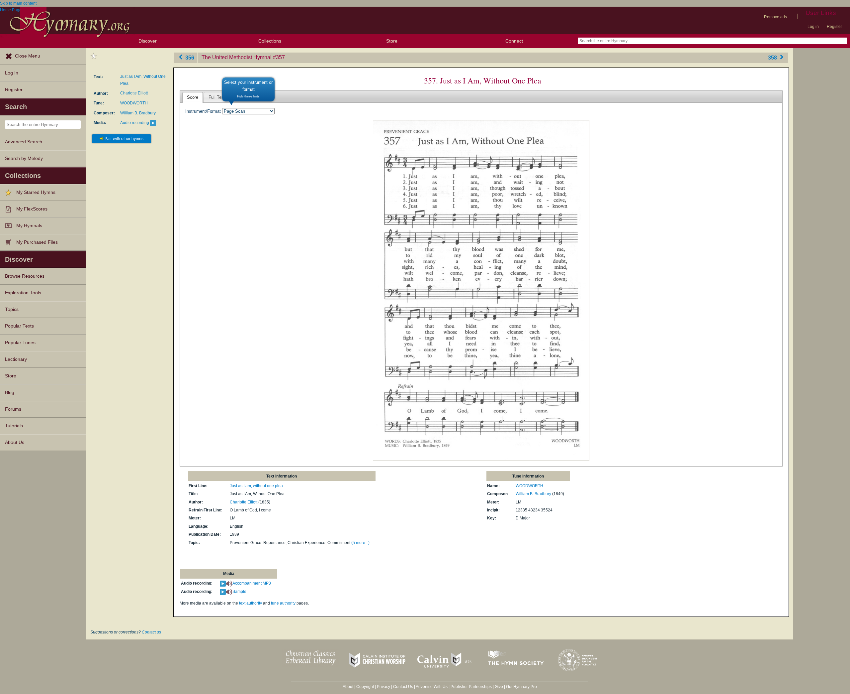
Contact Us (403, 686)
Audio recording (134, 122)
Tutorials (14, 425)
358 (773, 57)
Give (499, 686)
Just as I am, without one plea (256, 486)
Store (391, 41)
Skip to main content (18, 3)
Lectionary (16, 359)
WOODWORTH (134, 103)
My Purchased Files (37, 242)
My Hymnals (29, 225)
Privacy (383, 686)
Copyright (365, 686)
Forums (13, 409)
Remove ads (775, 17)
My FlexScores (31, 209)
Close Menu (27, 56)
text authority (250, 603)
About (348, 686)
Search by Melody (24, 158)
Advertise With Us (432, 686)
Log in (813, 26)
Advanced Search (23, 141)
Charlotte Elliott (134, 93)
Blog (9, 392)
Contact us (151, 632)
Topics (12, 309)
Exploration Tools (23, 292)
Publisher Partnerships (471, 686)
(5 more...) (360, 542)
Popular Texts (19, 326)
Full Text (217, 97)
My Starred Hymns (35, 192)
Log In (11, 72)
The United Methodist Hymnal (237, 57)
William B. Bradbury (138, 113)
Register (834, 26)
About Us (14, 442)
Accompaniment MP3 (251, 583)
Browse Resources (24, 276)
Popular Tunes (20, 342)
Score (192, 97)
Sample (239, 591)
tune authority (283, 603)
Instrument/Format (203, 111)
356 (189, 57)
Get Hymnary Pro (521, 686)
